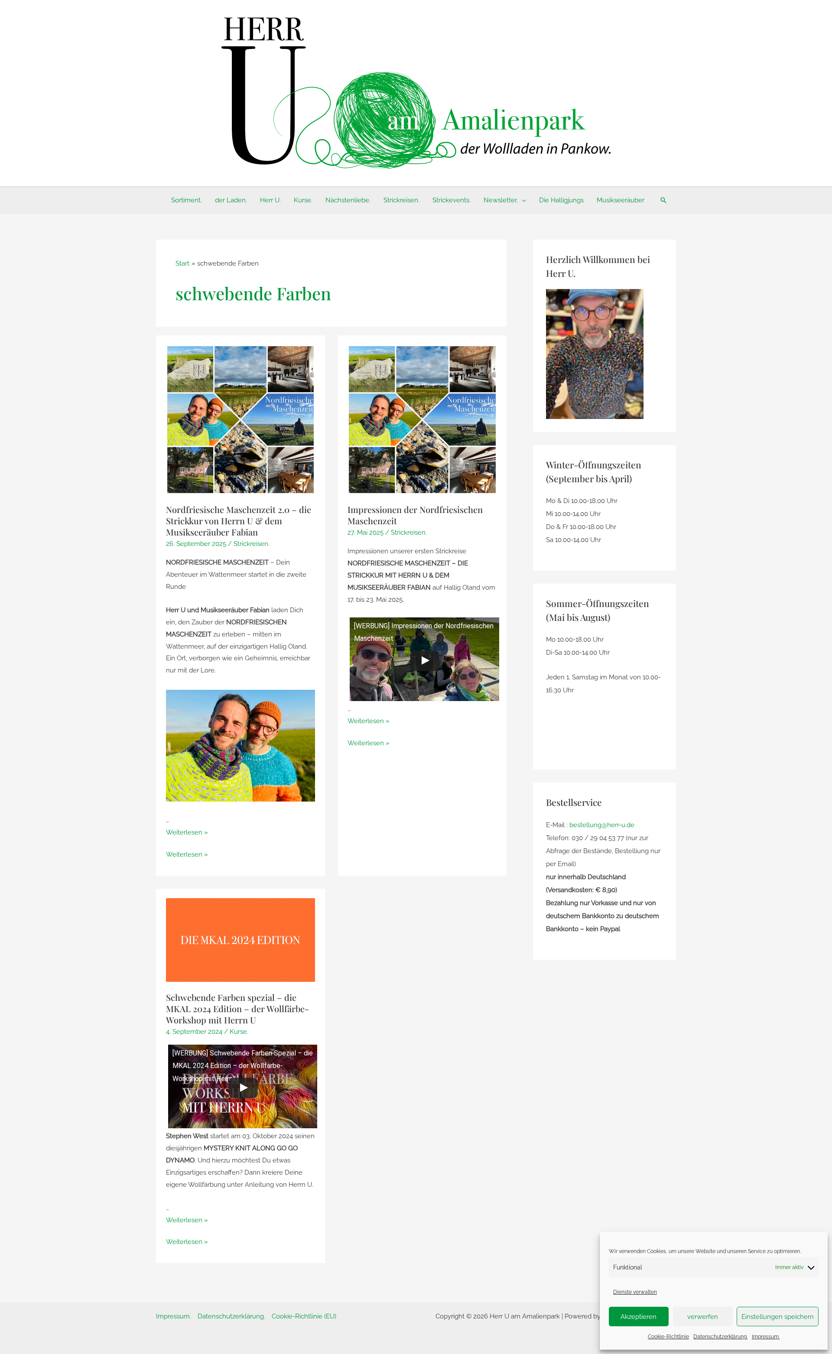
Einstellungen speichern (777, 1317)
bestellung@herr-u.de (601, 825)
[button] (522, 200)
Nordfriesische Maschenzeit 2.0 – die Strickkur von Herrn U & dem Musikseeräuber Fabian (238, 520)
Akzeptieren (638, 1317)
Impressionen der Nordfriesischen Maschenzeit (415, 514)
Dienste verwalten (635, 1292)
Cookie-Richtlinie (668, 1337)
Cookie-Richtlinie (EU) (304, 1316)
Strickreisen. (252, 544)
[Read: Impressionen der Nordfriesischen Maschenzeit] (422, 419)
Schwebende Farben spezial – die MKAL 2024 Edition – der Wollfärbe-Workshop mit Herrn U (237, 1008)
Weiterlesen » (187, 832)
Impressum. (766, 1337)
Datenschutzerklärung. (720, 1337)
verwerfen (702, 1317)
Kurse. (239, 1032)
